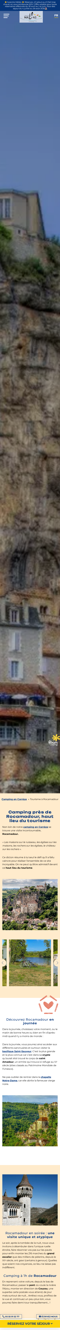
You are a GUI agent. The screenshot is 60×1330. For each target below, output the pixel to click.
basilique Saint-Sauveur (16, 1051)
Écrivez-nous (50, 1316)
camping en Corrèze (35, 827)
